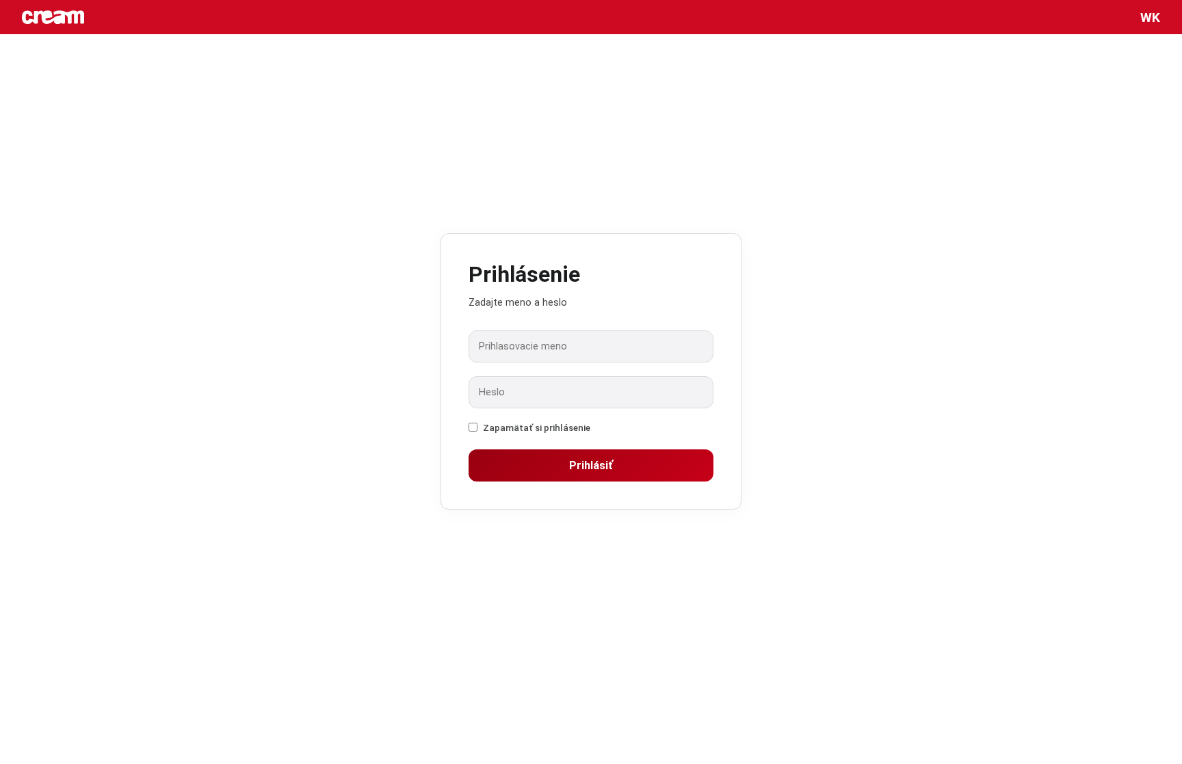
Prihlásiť (591, 465)
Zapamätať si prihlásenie (536, 427)
